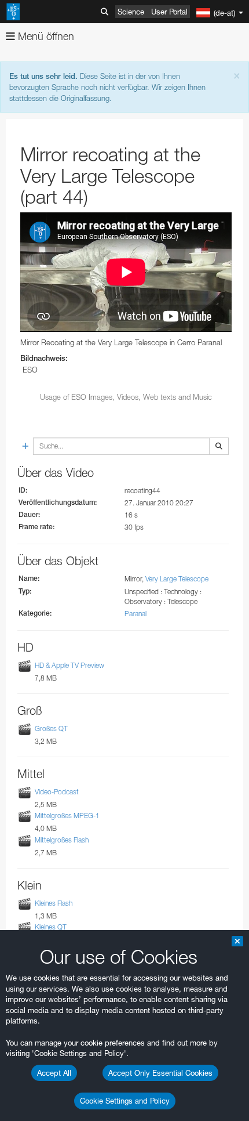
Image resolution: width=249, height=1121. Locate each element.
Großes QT (51, 728)
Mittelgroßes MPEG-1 (67, 815)
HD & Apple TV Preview (69, 665)
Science (131, 11)
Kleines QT (51, 927)
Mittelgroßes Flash (62, 840)
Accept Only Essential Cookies (160, 1072)
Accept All (54, 1072)
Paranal (135, 613)
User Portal (169, 11)
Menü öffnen (44, 36)
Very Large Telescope (176, 578)
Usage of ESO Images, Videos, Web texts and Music (126, 397)
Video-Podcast (57, 791)
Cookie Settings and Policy (125, 1100)
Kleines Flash (53, 903)
